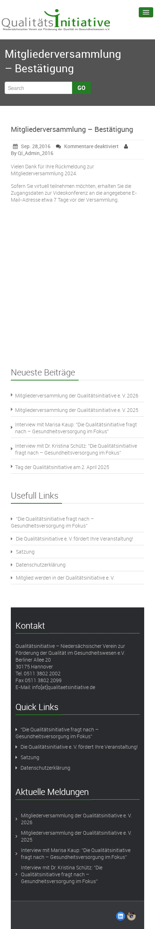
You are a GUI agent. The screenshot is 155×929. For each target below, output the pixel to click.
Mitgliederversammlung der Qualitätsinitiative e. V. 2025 (76, 410)
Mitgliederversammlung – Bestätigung (72, 129)
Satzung (25, 551)
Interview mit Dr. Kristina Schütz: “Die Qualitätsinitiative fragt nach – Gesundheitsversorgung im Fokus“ (76, 449)
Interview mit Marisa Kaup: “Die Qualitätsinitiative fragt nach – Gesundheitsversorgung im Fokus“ (76, 428)
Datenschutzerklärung (41, 564)
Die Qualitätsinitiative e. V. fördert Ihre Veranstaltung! (74, 538)
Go (81, 88)
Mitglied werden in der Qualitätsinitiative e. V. (65, 577)
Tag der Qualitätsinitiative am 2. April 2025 (62, 467)
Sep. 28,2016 (35, 146)
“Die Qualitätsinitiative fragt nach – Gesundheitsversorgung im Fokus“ (52, 522)
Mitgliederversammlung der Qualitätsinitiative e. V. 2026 (76, 395)
